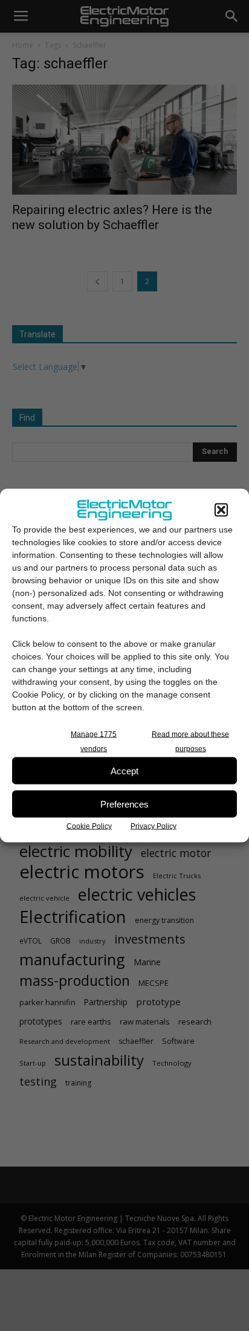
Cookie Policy (89, 826)
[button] (221, 510)
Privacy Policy (153, 826)
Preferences (124, 803)
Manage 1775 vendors (94, 741)
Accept (124, 770)
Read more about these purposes (190, 741)
